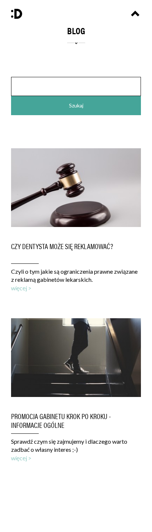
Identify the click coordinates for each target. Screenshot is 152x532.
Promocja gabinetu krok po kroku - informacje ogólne (61, 420)
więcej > (21, 287)
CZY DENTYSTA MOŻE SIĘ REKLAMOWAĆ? (62, 246)
